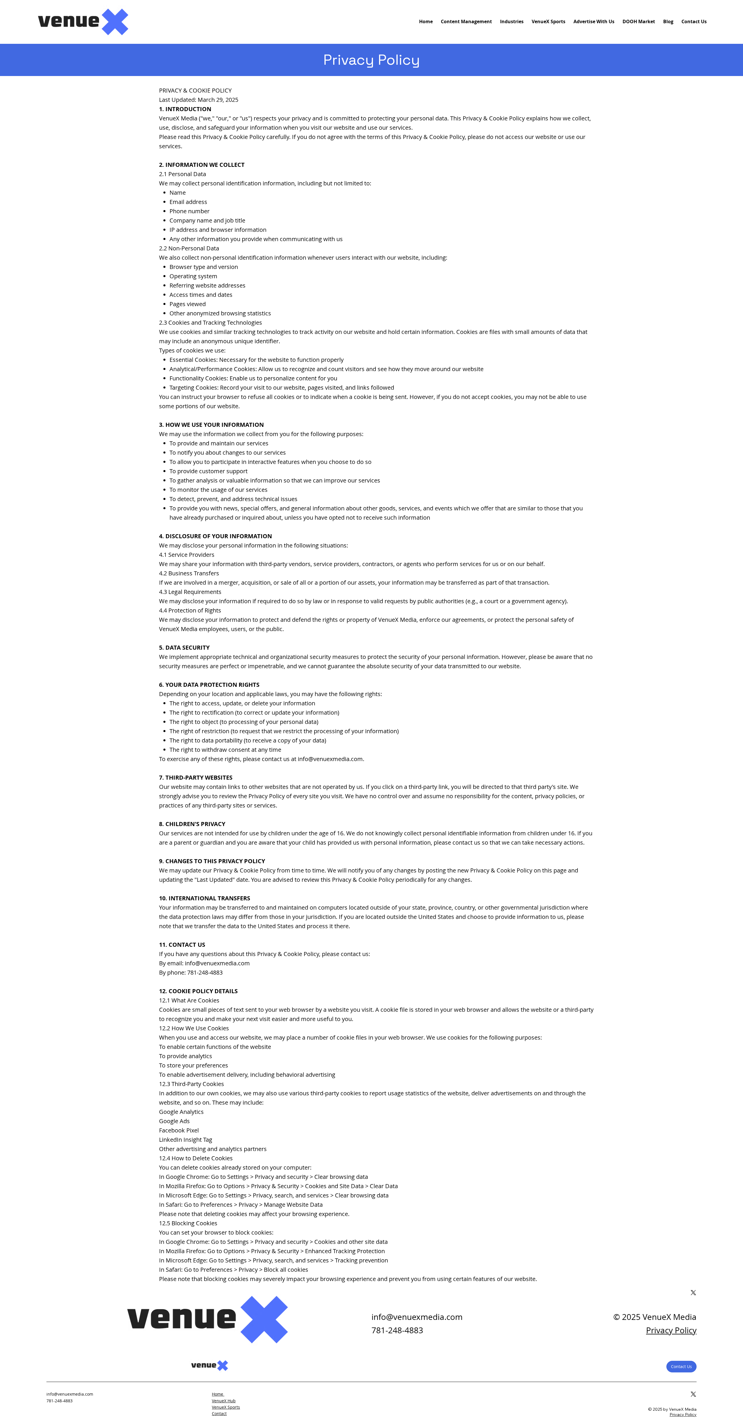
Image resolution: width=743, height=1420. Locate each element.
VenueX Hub (224, 1400)
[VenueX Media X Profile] (693, 1394)
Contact (219, 1413)
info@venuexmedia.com (330, 759)
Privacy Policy (671, 1330)
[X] (693, 1292)
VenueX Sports (226, 1407)
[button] (681, 1366)
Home (218, 1394)
